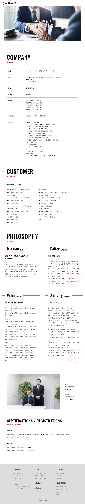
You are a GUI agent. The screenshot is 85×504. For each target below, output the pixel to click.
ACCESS (38, 488)
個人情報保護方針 (60, 486)
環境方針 (58, 495)
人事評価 (58, 478)
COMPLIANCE (60, 483)
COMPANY (39, 483)
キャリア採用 (59, 476)
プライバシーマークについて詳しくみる (18, 437)
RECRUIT (59, 469)
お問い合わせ (17, 478)
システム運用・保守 (40, 478)
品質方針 (58, 492)
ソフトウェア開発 (40, 476)
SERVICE (38, 469)
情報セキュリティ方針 (62, 489)
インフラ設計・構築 (40, 473)
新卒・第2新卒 (59, 473)
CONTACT (17, 469)
